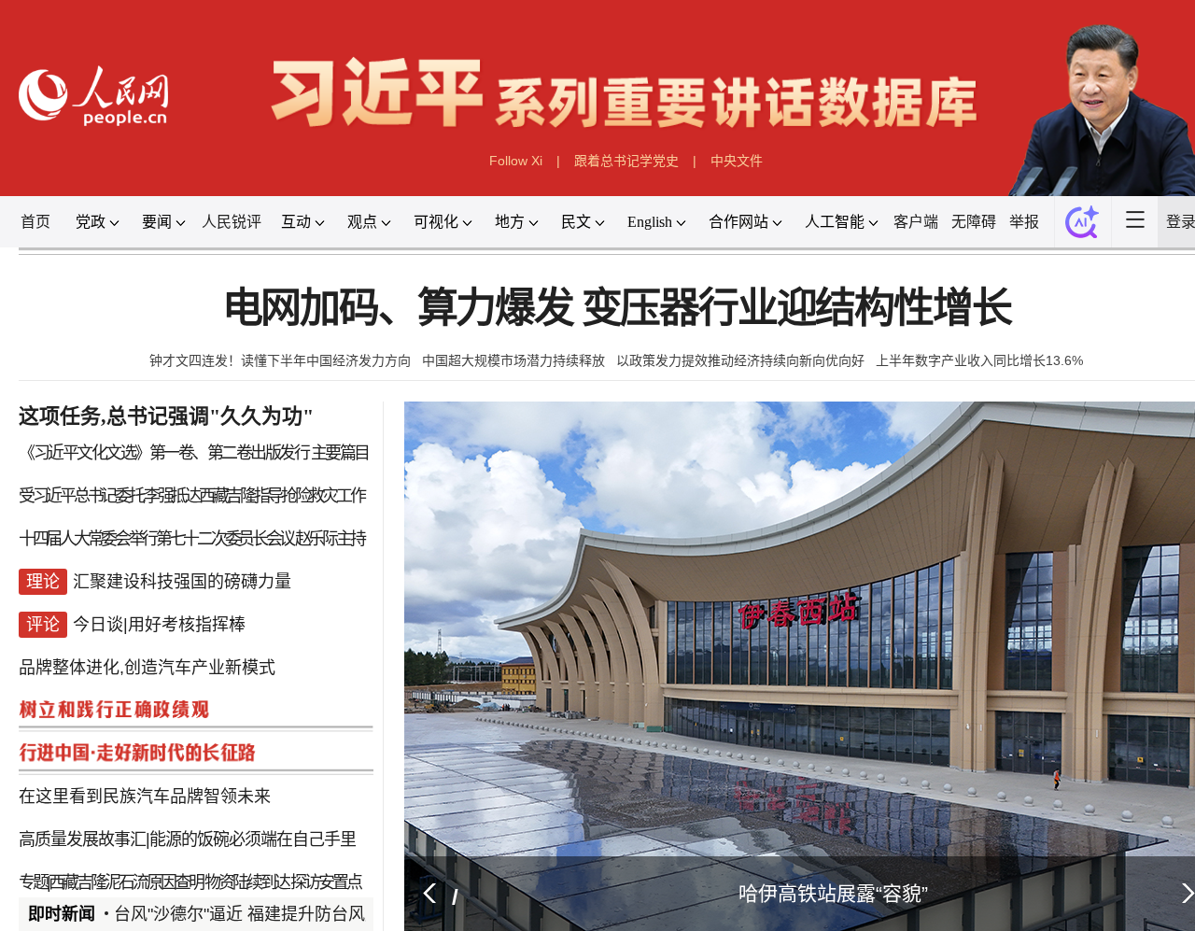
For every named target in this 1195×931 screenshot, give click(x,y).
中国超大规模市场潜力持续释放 (513, 350)
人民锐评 (246, 215)
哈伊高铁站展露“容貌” (826, 865)
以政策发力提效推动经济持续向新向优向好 (740, 350)
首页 (53, 215)
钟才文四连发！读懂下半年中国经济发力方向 (281, 350)
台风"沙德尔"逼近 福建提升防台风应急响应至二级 (301, 886)
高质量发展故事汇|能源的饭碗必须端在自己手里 (195, 814)
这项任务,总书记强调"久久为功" (177, 403)
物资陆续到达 (250, 855)
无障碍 (979, 215)
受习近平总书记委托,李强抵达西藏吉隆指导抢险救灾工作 (198, 481)
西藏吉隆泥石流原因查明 (136, 855)
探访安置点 (324, 855)
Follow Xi (515, 155)
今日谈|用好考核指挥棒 (170, 605)
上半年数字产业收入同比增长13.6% (978, 350)
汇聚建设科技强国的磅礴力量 (192, 564)
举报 (1029, 215)
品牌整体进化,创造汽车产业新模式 (157, 647)
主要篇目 (338, 439)
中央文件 (735, 155)
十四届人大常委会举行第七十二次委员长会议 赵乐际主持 (198, 522)
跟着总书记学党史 (625, 155)
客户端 (921, 215)
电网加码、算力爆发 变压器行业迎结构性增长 (616, 299)
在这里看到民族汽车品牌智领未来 (155, 772)
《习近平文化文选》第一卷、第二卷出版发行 (172, 439)
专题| (49, 855)
